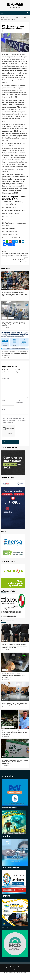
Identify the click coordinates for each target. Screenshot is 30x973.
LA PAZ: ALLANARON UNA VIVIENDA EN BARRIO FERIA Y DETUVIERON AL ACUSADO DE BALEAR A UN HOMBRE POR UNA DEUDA (14, 646)
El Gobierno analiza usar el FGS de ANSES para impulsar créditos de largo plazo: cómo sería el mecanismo (15, 353)
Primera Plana (11, 288)
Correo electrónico (19, 401)
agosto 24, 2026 (6, 298)
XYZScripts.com (22, 972)
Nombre (5, 400)
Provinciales (5, 669)
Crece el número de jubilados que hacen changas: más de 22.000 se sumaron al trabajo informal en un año (14, 294)
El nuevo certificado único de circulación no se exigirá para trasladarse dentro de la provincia (15, 254)
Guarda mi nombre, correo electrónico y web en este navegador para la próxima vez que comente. (14, 420)
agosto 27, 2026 (6, 706)
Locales (4, 756)
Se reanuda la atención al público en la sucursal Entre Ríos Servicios (17, 260)
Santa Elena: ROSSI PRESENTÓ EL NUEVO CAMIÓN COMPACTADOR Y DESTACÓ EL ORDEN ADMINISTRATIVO (15, 762)
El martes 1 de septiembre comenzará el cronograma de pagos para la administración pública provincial (13, 675)
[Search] (27, 12)
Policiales (5, 640)
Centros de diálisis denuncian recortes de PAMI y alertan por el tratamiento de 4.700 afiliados (13, 323)
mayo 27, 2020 (7, 31)
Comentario (6, 378)
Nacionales (5, 24)
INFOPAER (15, 4)
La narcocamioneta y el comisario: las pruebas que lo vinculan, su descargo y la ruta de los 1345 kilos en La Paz (14, 732)
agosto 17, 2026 (6, 357)
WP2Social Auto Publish (9, 972)
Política (4, 699)
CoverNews (11, 969)
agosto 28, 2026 (6, 649)
